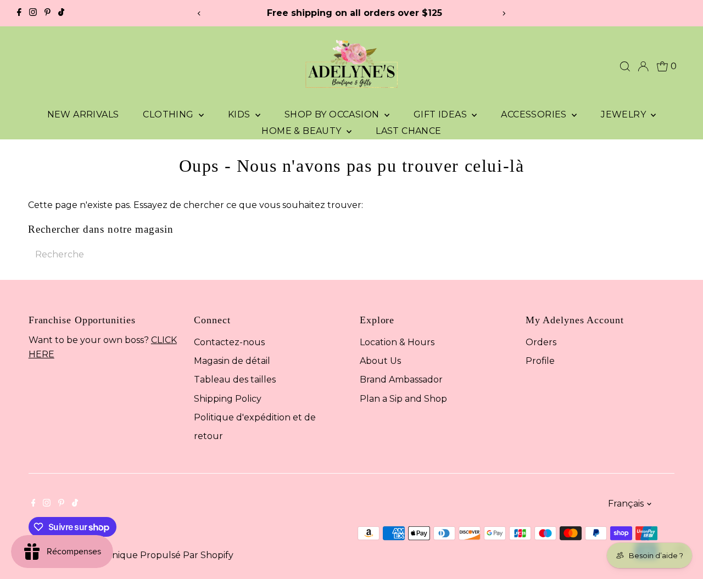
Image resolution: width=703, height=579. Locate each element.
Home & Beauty (302, 131)
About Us (380, 361)
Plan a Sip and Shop (403, 399)
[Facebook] (19, 13)
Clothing (169, 114)
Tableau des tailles (235, 379)
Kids (240, 114)
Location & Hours (397, 342)
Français (626, 503)
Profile (540, 361)
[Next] (503, 13)
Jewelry (624, 114)
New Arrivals (83, 114)
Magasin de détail (232, 361)
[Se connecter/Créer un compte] (643, 66)
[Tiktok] (61, 13)
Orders (541, 342)
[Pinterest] (47, 13)
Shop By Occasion (333, 114)
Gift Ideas (441, 114)
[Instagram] (33, 13)
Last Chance (408, 131)
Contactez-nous (229, 342)
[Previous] (199, 13)
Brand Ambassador (401, 379)
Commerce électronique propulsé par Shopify (131, 555)
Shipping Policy (227, 399)
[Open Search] (625, 66)
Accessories (535, 114)
